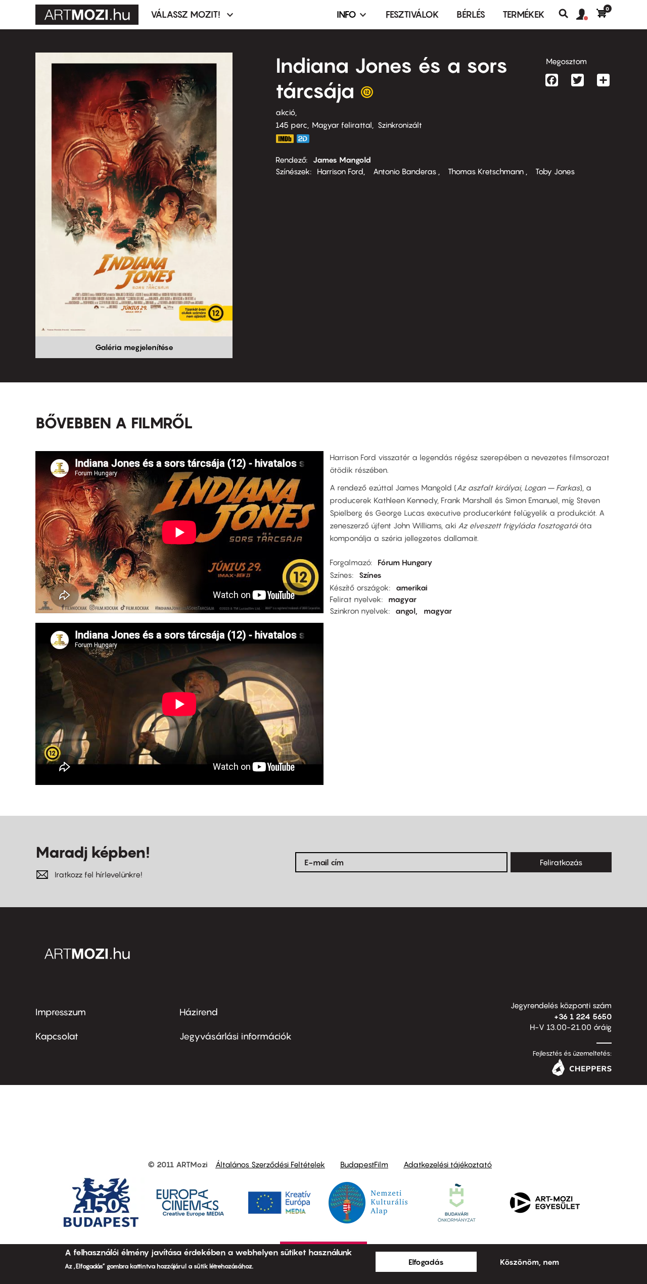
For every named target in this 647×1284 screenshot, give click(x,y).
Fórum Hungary (405, 562)
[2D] (306, 138)
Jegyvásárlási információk (235, 1036)
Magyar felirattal (342, 124)
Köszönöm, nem (529, 1261)
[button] (586, 14)
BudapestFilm (364, 1164)
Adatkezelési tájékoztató (447, 1164)
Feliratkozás (561, 862)
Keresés (567, 14)
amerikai (412, 587)
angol (405, 610)
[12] (367, 94)
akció (285, 112)
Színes (370, 574)
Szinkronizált (400, 124)
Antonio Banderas (404, 171)
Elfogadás (426, 1261)
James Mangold (342, 159)
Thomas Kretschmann (486, 171)
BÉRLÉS (470, 14)
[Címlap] (86, 15)
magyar (402, 599)
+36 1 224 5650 (583, 1016)
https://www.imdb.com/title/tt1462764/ (284, 138)
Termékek (523, 14)
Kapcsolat (56, 1036)
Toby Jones (554, 171)
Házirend (198, 1012)
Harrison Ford (340, 171)
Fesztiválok (412, 14)
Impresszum (60, 1012)
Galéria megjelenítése (134, 347)
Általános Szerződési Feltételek (270, 1164)
